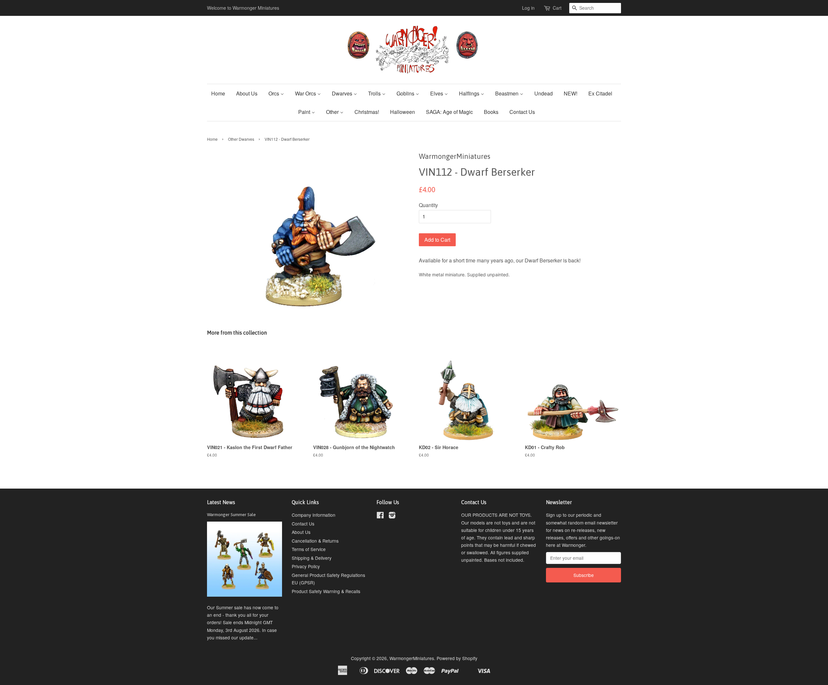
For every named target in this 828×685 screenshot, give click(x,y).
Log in (528, 8)
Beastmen (507, 93)
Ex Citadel (600, 93)
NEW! (570, 93)
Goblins (406, 93)
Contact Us (522, 112)
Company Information (313, 515)
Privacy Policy (306, 566)
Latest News (221, 502)
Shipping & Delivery (312, 558)
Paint (304, 112)
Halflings (470, 93)
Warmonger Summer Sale (231, 514)
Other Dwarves (241, 139)
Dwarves (343, 93)
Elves (437, 93)
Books (491, 112)
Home (218, 93)
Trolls (375, 93)
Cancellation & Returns (315, 540)
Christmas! (366, 112)
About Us (246, 93)
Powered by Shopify (457, 658)
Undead (543, 93)
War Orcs (306, 93)
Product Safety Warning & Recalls (326, 591)
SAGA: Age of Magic (449, 112)
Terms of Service (309, 549)
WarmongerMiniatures (411, 658)
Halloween (402, 112)
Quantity (428, 205)
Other (333, 112)
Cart (557, 8)
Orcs (274, 93)
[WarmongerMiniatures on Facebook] (380, 516)
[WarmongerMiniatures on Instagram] (392, 516)
